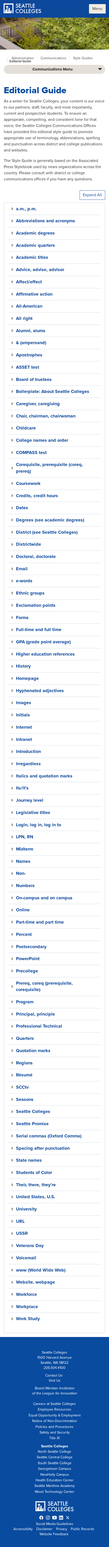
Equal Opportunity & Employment (55, 1415)
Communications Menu (52, 69)
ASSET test (27, 367)
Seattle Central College (54, 1457)
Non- (21, 873)
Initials (23, 715)
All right (24, 318)
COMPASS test (31, 452)
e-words (24, 581)
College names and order (42, 440)
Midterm (24, 849)
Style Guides (83, 58)
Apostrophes (29, 355)
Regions (24, 1063)
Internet (24, 727)
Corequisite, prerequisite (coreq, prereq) (49, 468)
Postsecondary (31, 946)
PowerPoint (28, 958)
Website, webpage (35, 1282)
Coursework (28, 483)
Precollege (27, 971)
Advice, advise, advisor (40, 269)
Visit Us (55, 1380)
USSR (22, 1233)
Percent (24, 934)
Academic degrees (35, 233)
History (23, 666)
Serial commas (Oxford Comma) (48, 1136)
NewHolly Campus (54, 1474)
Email (22, 569)
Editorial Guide (20, 61)
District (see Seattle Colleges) (47, 532)
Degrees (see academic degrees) (50, 520)
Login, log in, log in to (38, 825)
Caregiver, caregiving (38, 403)
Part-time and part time (40, 922)
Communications (53, 58)
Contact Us (54, 1375)
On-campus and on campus (44, 898)
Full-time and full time (38, 629)
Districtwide (28, 544)
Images (23, 702)
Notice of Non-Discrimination (54, 1421)
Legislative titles (33, 812)
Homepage (27, 678)
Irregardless (28, 763)
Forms (22, 617)
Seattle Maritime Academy (54, 1486)
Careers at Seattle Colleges (54, 1404)
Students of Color (34, 1172)
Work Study (28, 1318)
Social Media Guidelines (54, 1524)
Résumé (24, 1075)
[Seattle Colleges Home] (22, 9)
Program (24, 1002)
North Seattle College (54, 1451)
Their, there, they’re (36, 1185)
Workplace (27, 1306)
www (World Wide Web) (40, 1270)
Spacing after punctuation (43, 1148)
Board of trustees (34, 379)
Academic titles (32, 257)
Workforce (26, 1294)
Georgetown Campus (54, 1469)
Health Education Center (54, 1480)
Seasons (24, 1099)
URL (20, 1221)
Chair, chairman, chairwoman (46, 416)
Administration (23, 58)
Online (23, 910)
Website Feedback (54, 1534)
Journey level (29, 800)
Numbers (25, 885)
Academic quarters (35, 245)
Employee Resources (54, 1409)
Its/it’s (22, 788)
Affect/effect (29, 282)
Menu (97, 8)
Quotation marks (33, 1050)
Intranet (24, 739)
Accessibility (23, 1529)
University (26, 1209)
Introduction (28, 751)
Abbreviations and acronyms (45, 221)
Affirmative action (34, 294)
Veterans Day (30, 1245)
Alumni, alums (30, 330)
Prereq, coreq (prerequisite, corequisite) (44, 986)
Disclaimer (44, 1529)
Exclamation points (36, 605)
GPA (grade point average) (43, 642)
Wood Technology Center (54, 1492)
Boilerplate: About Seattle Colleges (52, 391)
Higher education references (45, 654)
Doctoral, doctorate (36, 556)
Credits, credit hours (37, 495)
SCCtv (22, 1087)
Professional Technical (39, 1026)
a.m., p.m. (26, 209)
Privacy (61, 1529)
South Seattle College (54, 1463)
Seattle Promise (32, 1123)
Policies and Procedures (54, 1427)
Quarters (25, 1038)
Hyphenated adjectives (40, 690)
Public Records (82, 1529)
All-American (29, 306)
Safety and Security (55, 1432)
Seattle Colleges (33, 1111)
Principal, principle (35, 1014)
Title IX (54, 1438)
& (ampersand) (31, 342)
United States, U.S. (35, 1197)
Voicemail (26, 1258)
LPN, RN (24, 837)
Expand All (92, 194)
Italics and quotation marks (44, 776)
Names (23, 861)
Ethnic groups (30, 593)
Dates (22, 507)
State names (29, 1160)
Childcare (26, 428)
